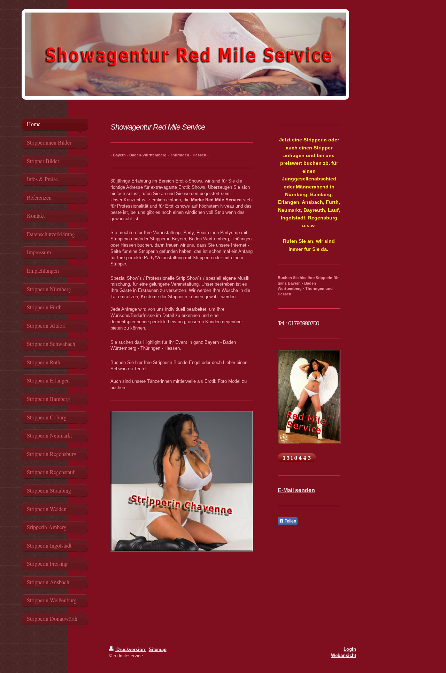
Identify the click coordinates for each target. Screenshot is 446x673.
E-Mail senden (296, 490)
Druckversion (130, 649)
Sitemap (158, 649)
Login (350, 649)
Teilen (290, 521)
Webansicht (343, 655)
